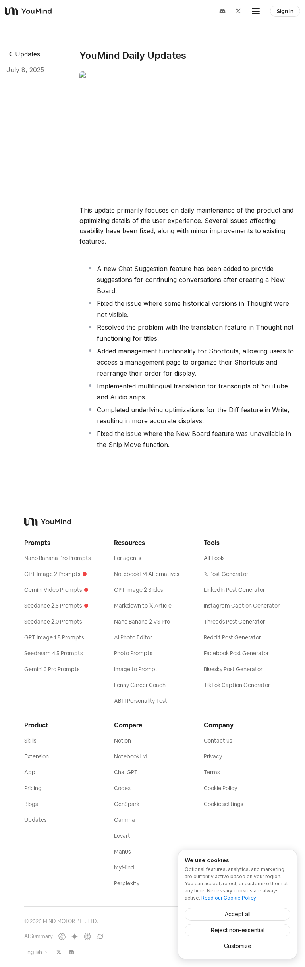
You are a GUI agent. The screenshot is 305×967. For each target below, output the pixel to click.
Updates (27, 54)
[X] (238, 11)
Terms (212, 772)
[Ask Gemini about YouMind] (74, 936)
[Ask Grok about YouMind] (100, 936)
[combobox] (36, 952)
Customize (237, 945)
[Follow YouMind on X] (59, 952)
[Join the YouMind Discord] (71, 952)
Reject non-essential (237, 930)
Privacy (213, 756)
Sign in (285, 11)
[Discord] (222, 11)
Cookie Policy (220, 788)
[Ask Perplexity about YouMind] (87, 936)
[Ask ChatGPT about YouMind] (62, 936)
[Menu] (256, 11)
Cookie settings (223, 804)
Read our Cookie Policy (228, 898)
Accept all (238, 914)
